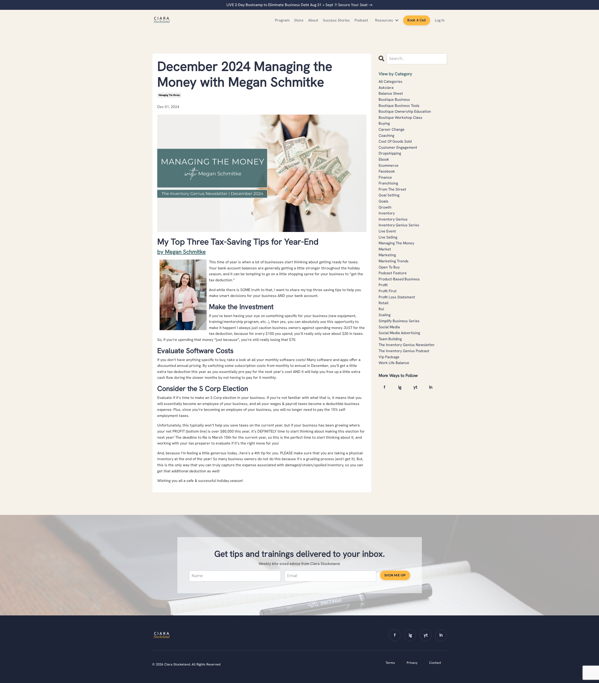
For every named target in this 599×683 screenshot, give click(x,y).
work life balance (394, 362)
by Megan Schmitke (181, 251)
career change (392, 129)
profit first (388, 291)
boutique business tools (399, 105)
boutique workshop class (400, 117)
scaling (385, 314)
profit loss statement (397, 297)
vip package (389, 356)
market (385, 249)
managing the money (169, 95)
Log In (440, 20)
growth (385, 207)
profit (383, 284)
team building (390, 338)
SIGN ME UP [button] (395, 575)
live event (387, 231)
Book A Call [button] (416, 20)
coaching (386, 135)
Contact (435, 662)
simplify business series (399, 320)
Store (298, 20)
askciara (386, 87)
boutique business (394, 99)
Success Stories (336, 20)
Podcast (361, 20)
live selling (388, 237)
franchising (388, 183)
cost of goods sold (395, 141)
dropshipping (390, 153)
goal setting (389, 195)
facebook (387, 171)
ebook (384, 159)
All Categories (390, 81)
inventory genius (393, 219)
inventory (387, 213)
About (313, 20)
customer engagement (398, 147)
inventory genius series (399, 225)
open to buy (389, 267)
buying (384, 123)
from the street (392, 189)
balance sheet (391, 93)
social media (389, 327)
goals (383, 201)
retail (383, 302)
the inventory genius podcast (404, 350)
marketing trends (394, 261)
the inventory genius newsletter (407, 344)
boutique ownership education (405, 111)
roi (381, 309)
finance (385, 177)
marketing (387, 255)
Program (282, 20)
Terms (390, 662)
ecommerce (388, 165)
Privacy (412, 662)
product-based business (399, 279)
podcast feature (393, 273)
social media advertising (399, 332)
